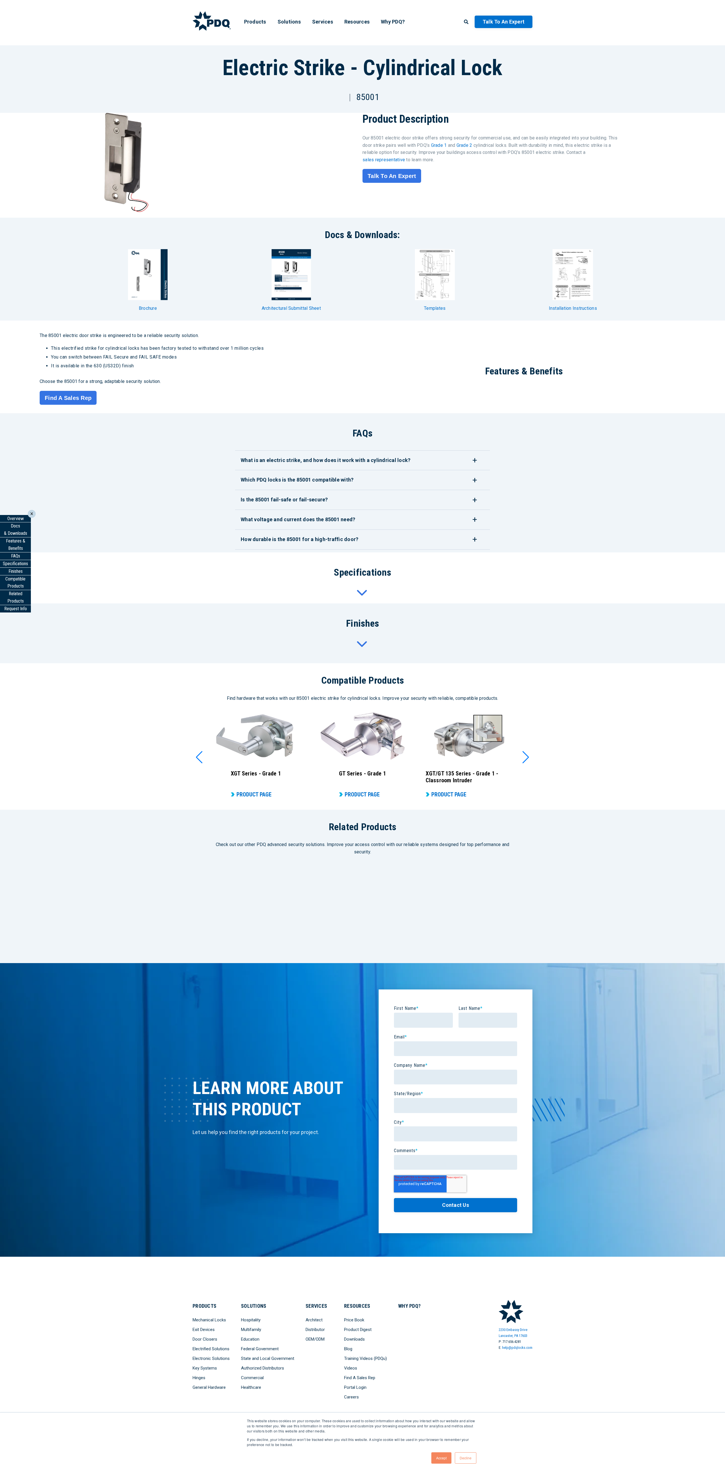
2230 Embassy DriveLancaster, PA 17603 (513, 1333)
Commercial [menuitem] (252, 1377)
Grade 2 (464, 145)
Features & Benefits (15, 544)
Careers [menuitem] (351, 1397)
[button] (199, 757)
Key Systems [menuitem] (205, 1368)
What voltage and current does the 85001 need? (298, 519)
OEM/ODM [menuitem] (315, 1339)
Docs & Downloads (15, 529)
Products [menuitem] (255, 22)
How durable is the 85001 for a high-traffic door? (299, 539)
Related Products (15, 597)
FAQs (15, 556)
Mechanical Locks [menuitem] (209, 1319)
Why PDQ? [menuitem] (393, 22)
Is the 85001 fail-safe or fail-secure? (284, 500)
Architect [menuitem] (314, 1319)
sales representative (383, 159)
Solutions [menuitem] (289, 22)
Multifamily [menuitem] (251, 1329)
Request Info (15, 608)
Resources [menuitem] (357, 22)
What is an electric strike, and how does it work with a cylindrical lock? (325, 460)
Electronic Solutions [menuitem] (211, 1358)
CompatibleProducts (15, 582)
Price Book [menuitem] (354, 1319)
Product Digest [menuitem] (358, 1329)
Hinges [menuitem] (199, 1377)
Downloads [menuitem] (354, 1339)
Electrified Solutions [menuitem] (211, 1348)
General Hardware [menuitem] (209, 1387)
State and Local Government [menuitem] (267, 1358)
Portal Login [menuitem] (355, 1387)
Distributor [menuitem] (315, 1329)
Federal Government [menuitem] (260, 1348)
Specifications (15, 563)
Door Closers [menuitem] (205, 1339)
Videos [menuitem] (350, 1368)
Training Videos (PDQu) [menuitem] (365, 1358)
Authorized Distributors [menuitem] (262, 1368)
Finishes (15, 571)
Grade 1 (439, 145)
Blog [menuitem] (348, 1348)
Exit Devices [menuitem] (204, 1329)
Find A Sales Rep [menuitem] (359, 1377)
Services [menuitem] (322, 22)
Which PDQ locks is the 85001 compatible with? (297, 480)
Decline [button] (466, 1457)
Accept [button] (441, 1457)
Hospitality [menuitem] (251, 1319)
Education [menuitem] (250, 1339)
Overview (15, 518)
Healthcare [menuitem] (251, 1387)
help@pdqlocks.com (517, 1347)
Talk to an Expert (503, 22)
